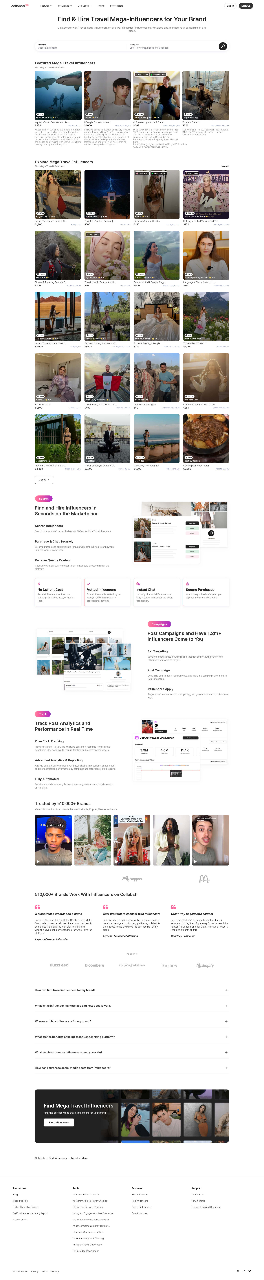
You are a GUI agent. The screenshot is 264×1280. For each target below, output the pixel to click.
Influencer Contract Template (88, 1232)
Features (44, 5)
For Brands (63, 5)
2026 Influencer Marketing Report (30, 1213)
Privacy (34, 1271)
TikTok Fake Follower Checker (88, 1207)
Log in (230, 5)
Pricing (101, 5)
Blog (15, 1194)
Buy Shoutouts (139, 1213)
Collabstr (40, 1158)
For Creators (116, 5)
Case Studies (20, 1219)
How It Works (198, 1200)
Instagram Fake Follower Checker (90, 1200)
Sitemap (55, 1271)
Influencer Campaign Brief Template (91, 1226)
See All (225, 166)
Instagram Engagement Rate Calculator (93, 1213)
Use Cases (83, 5)
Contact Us (197, 1194)
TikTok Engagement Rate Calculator (91, 1219)
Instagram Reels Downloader (88, 1244)
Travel (74, 1158)
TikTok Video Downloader (86, 1251)
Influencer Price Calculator (86, 1194)
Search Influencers (141, 1207)
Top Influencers (140, 1200)
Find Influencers (59, 1122)
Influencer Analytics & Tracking (88, 1238)
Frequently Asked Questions (206, 1207)
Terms (45, 1271)
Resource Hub (20, 1200)
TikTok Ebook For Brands (25, 1207)
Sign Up (246, 5)
